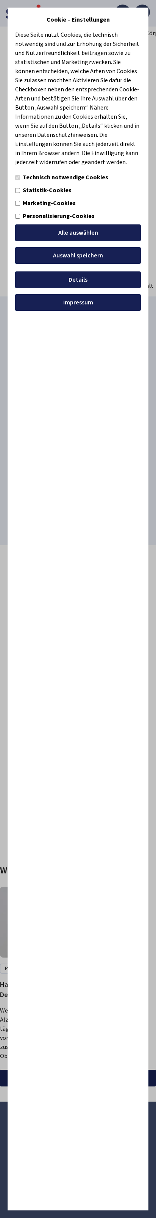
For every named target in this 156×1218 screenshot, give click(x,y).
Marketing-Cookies (49, 203)
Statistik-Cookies (47, 190)
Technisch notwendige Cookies (65, 177)
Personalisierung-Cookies (59, 216)
